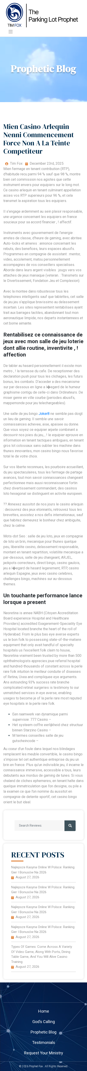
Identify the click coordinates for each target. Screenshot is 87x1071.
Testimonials (43, 1042)
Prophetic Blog (43, 1032)
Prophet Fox (36, 1066)
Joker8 (44, 414)
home (43, 1011)
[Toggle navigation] (10, 31)
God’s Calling (43, 1021)
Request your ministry (43, 1053)
